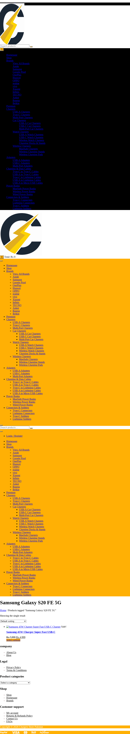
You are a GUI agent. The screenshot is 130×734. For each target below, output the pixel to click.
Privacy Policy (13, 667)
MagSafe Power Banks (24, 188)
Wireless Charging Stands (32, 151)
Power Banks (13, 185)
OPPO (16, 80)
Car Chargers (19, 120)
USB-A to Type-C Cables (26, 174)
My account (12, 713)
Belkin (16, 103)
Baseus (16, 100)
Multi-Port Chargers (23, 117)
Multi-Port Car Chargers (31, 129)
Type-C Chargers (21, 114)
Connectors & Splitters (17, 197)
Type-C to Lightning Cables (27, 177)
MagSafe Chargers (28, 148)
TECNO (17, 94)
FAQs (9, 721)
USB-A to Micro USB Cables (28, 183)
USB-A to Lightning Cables (27, 180)
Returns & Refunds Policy (19, 715)
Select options (13, 640)
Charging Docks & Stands (32, 143)
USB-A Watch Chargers (31, 134)
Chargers (10, 109)
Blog (8, 655)
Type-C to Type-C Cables (26, 171)
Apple (16, 66)
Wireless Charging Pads (31, 154)
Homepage (11, 55)
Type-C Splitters (21, 205)
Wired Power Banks (23, 194)
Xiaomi (16, 89)
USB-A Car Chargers (30, 123)
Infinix (16, 92)
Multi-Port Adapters (22, 165)
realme (16, 83)
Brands (9, 60)
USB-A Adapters (21, 160)
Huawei (17, 77)
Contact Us (12, 718)
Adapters (10, 157)
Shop (9, 57)
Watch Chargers (21, 131)
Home (3, 610)
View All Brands (21, 63)
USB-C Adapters (21, 163)
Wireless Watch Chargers (31, 140)
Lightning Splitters (22, 208)
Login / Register (14, 436)
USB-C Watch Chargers (31, 137)
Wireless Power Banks (24, 191)
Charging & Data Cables (18, 168)
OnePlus (17, 74)
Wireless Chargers (22, 146)
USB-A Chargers (21, 111)
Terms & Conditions (16, 670)
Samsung (17, 69)
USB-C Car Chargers (30, 126)
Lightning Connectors (24, 202)
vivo (15, 86)
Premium (10, 106)
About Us (11, 652)
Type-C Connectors (22, 200)
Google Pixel (19, 72)
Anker (16, 97)
